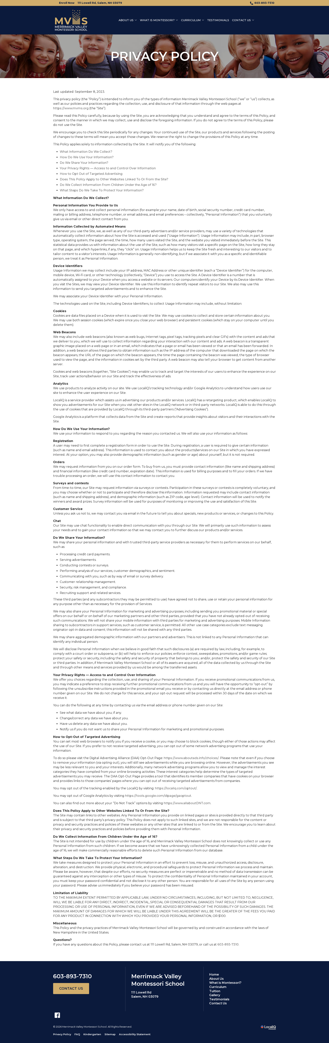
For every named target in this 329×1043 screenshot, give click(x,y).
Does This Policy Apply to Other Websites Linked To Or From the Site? (114, 179)
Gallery (214, 995)
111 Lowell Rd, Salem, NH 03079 (99, 3)
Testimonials (218, 20)
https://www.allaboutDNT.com (187, 803)
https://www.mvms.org (71, 108)
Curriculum (191, 20)
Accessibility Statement (134, 1034)
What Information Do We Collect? (86, 151)
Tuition (214, 991)
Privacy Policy (164, 56)
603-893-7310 (264, 3)
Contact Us (241, 20)
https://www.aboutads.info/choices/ (191, 758)
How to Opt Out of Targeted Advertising (91, 174)
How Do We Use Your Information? (87, 157)
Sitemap (110, 1034)
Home (214, 974)
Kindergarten (92, 1034)
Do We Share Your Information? (84, 163)
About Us (126, 20)
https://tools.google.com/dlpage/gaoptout (158, 796)
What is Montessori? (157, 20)
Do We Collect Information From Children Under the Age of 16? (108, 185)
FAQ (77, 1034)
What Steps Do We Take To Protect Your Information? (102, 190)
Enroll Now (66, 3)
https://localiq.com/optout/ (176, 788)
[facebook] (57, 1015)
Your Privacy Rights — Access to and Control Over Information (108, 168)
